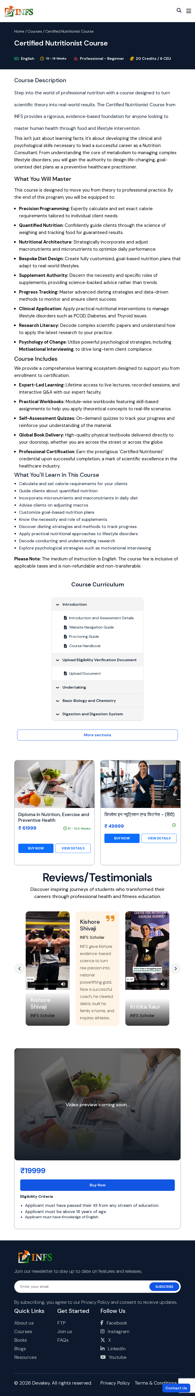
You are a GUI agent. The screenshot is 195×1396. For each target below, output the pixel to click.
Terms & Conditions (156, 1383)
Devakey (41, 1383)
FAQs (62, 1340)
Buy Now (98, 1185)
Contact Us (176, 1388)
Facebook (116, 1323)
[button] (19, 968)
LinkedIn (116, 1348)
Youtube (117, 1357)
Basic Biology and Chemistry (89, 700)
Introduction (75, 604)
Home (19, 31)
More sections (97, 734)
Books (20, 1340)
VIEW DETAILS (73, 848)
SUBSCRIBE (164, 1286)
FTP (61, 1323)
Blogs (20, 1348)
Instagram (118, 1331)
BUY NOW (36, 848)
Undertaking (74, 687)
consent (128, 1302)
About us (24, 1323)
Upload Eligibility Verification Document (100, 659)
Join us (64, 1331)
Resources (25, 1357)
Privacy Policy (95, 1302)
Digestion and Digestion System (93, 713)
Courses (35, 31)
